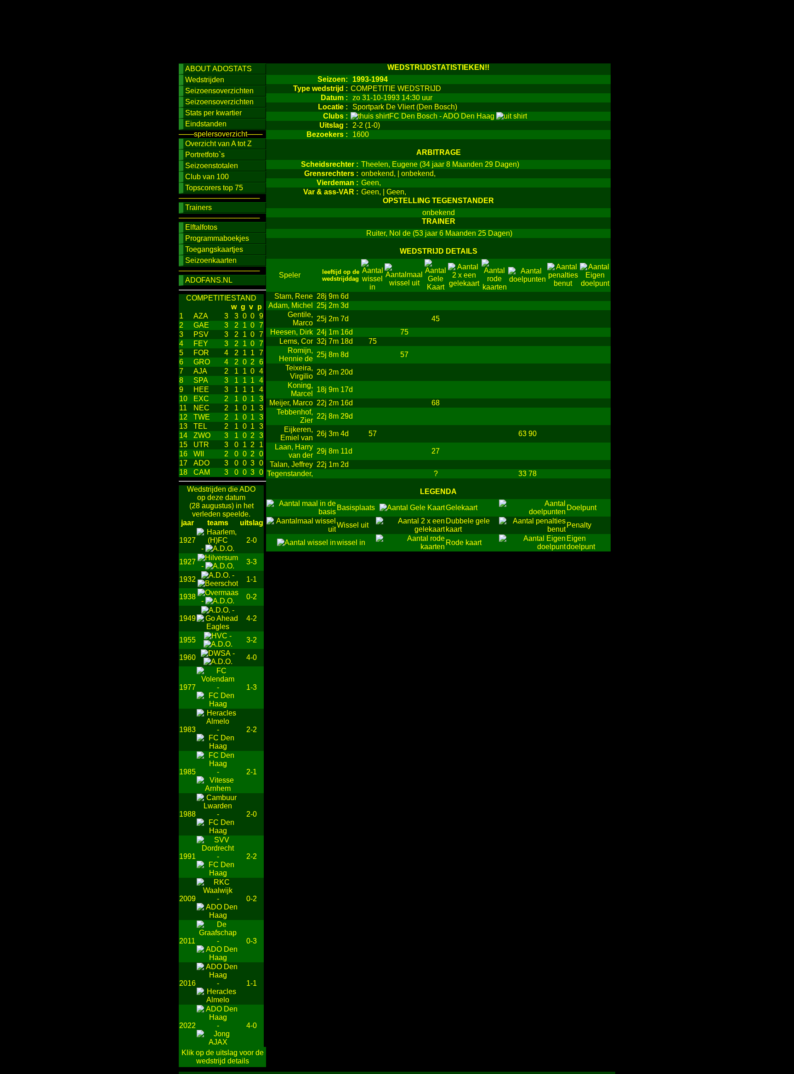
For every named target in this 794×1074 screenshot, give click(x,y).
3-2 (251, 640)
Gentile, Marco (300, 319)
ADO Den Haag (469, 116)
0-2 (251, 597)
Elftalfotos (201, 227)
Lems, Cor (296, 341)
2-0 (251, 540)
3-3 (251, 562)
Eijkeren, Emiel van (296, 434)
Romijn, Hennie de (296, 355)
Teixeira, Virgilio (299, 372)
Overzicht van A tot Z (218, 144)
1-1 (251, 579)
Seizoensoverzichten (219, 91)
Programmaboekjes (217, 238)
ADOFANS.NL (209, 280)
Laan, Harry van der (294, 451)
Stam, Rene (293, 296)
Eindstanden (206, 124)
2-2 (251, 729)
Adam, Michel (290, 305)
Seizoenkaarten (211, 260)
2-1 (251, 772)
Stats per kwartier (213, 113)
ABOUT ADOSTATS (218, 69)
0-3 (251, 941)
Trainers (198, 207)
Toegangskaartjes (214, 249)
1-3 (251, 687)
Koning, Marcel (300, 389)
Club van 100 (207, 177)
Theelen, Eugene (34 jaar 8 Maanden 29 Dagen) (440, 164)
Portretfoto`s (205, 155)
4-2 (251, 618)
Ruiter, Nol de (387, 233)
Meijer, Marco (291, 403)
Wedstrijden (204, 80)
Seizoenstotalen (211, 166)
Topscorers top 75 (214, 188)
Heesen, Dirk (291, 332)
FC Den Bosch (414, 116)
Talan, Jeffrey (291, 464)
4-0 (251, 657)
